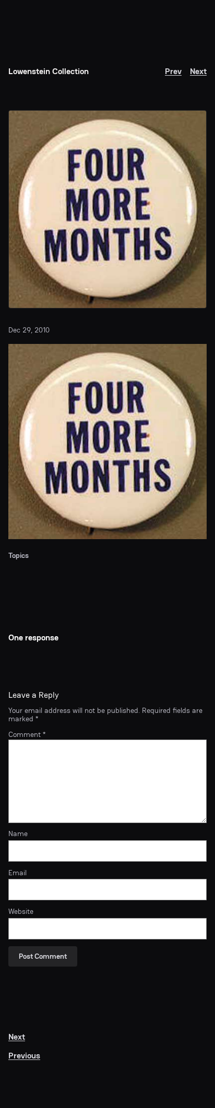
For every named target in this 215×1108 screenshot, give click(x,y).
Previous (24, 1055)
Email (17, 873)
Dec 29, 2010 (29, 330)
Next (198, 71)
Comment (26, 734)
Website (20, 912)
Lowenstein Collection (48, 71)
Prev (173, 71)
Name (18, 834)
